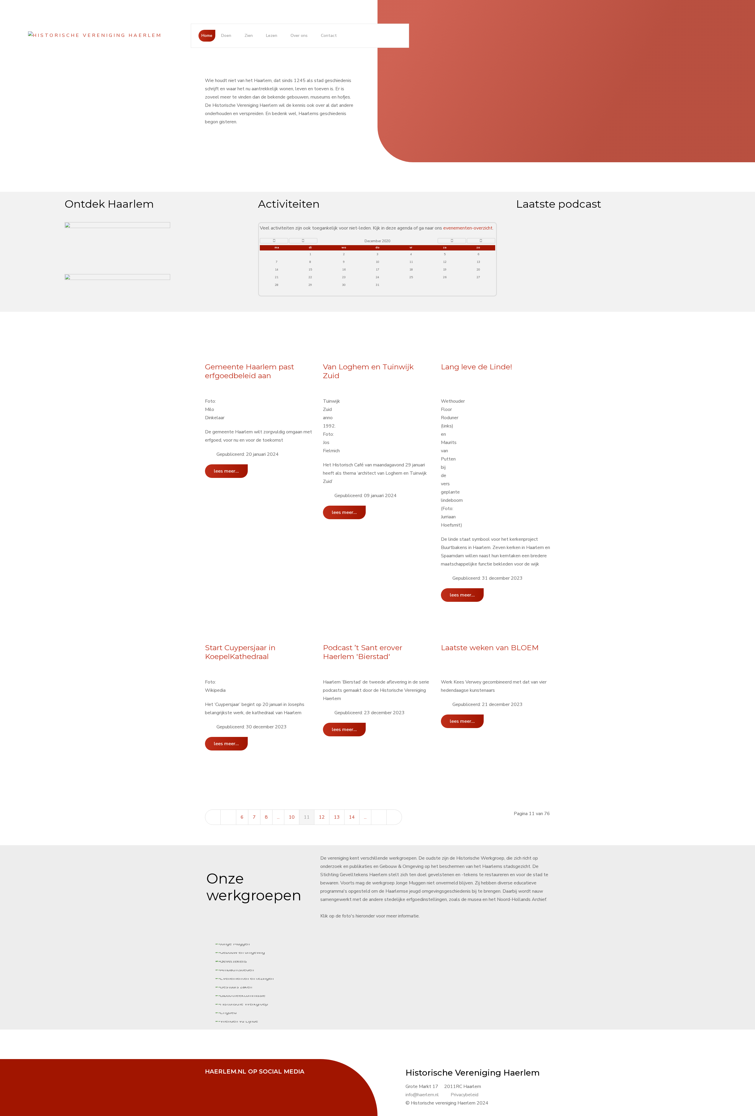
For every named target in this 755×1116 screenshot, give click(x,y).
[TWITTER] (227, 1079)
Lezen (271, 35)
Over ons (299, 35)
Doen (226, 35)
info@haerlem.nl (422, 1095)
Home (206, 35)
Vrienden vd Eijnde (387, 558)
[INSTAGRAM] (256, 1079)
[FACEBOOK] (212, 1079)
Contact (329, 35)
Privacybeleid (464, 1095)
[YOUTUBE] (241, 1079)
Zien (248, 35)
